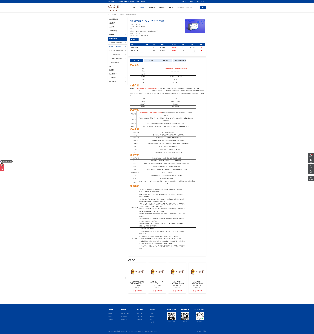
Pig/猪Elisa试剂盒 (115, 54)
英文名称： (132, 26)
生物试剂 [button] (111, 27)
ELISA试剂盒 (121, 14)
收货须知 (139, 316)
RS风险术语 (124, 316)
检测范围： (132, 35)
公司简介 (152, 313)
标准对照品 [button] (112, 34)
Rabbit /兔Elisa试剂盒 (116, 58)
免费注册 (143, 1)
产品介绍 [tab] (136, 60)
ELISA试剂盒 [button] (113, 38)
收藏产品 (135, 39)
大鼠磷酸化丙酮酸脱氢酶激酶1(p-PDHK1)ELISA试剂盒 (137, 282)
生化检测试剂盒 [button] (113, 19)
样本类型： (132, 31)
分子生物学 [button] (112, 77)
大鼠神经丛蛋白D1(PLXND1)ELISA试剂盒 (177, 282)
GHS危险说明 (124, 319)
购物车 (192, 1)
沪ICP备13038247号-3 (154, 331)
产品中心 (142, 7)
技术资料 (152, 7)
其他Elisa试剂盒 (115, 62)
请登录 (137, 1)
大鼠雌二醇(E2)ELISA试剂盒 (157, 282)
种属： (131, 28)
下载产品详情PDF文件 (179, 60)
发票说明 (139, 319)
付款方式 (110, 319)
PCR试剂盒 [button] (112, 81)
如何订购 (110, 313)
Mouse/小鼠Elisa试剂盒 (117, 50)
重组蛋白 (111, 70)
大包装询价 (111, 316)
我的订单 (184, 1)
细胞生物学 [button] (112, 23)
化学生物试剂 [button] (113, 30)
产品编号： (132, 24)
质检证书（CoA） (125, 313)
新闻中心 (162, 7)
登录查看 (174, 47)
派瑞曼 (204, 331)
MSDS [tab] (151, 60)
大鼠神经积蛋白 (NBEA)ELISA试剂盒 (197, 282)
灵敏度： (132, 33)
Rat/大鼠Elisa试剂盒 (131, 14)
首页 (134, 7)
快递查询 (139, 313)
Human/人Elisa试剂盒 (116, 42)
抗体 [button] (110, 66)
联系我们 (171, 7)
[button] (209, 278)
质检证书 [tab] (165, 60)
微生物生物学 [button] (113, 74)
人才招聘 (152, 322)
